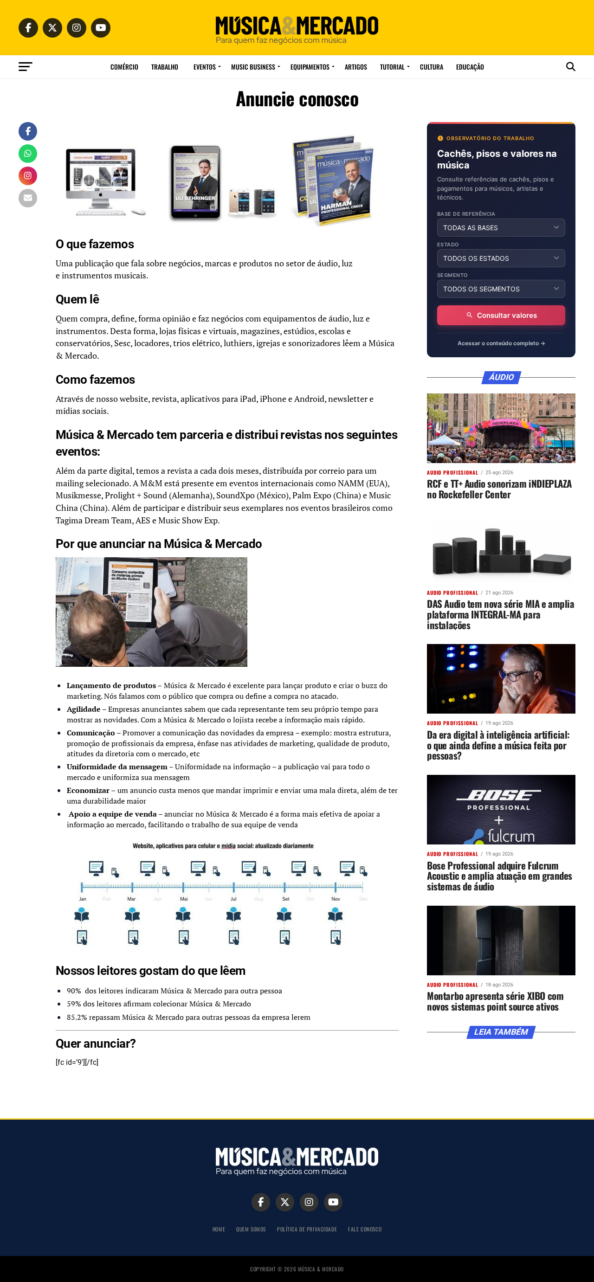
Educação (470, 66)
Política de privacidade (307, 1229)
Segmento (452, 275)
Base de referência (466, 214)
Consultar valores (507, 315)
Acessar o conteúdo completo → (501, 343)
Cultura (431, 66)
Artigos (356, 66)
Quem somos (251, 1229)
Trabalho (164, 66)
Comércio (124, 66)
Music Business (253, 66)
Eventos (205, 66)
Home (219, 1229)
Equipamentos (310, 66)
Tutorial (392, 66)
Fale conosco (364, 1229)
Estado (448, 244)
